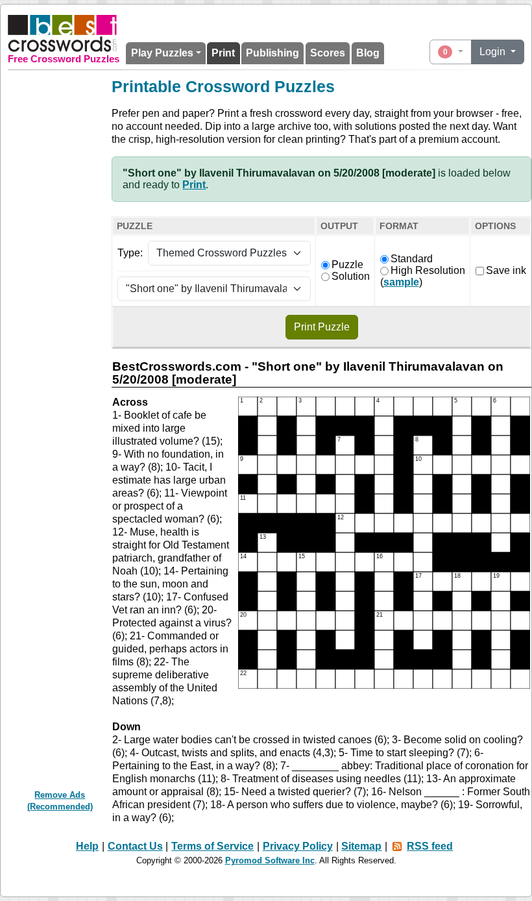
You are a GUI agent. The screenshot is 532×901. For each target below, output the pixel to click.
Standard (412, 258)
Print (223, 52)
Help (87, 846)
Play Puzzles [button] (162, 52)
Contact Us (135, 846)
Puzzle (347, 264)
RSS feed (430, 846)
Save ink (506, 270)
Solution (351, 276)
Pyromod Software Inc (270, 860)
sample (401, 282)
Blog (368, 52)
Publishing (272, 52)
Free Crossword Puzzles (63, 59)
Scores (327, 52)
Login (493, 51)
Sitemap (361, 846)
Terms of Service (212, 846)
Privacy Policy (298, 846)
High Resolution (428, 270)
